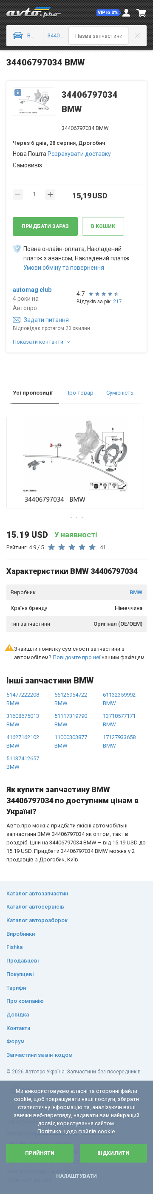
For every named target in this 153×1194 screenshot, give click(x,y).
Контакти (18, 1028)
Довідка (17, 1014)
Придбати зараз (45, 226)
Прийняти (39, 1153)
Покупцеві (20, 974)
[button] (108, 12)
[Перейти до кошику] (141, 13)
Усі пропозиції (33, 393)
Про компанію (25, 1001)
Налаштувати (76, 1176)
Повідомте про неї (76, 657)
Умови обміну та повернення (63, 267)
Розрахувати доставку (79, 153)
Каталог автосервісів (35, 906)
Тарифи (16, 988)
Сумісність (119, 393)
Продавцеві (22, 960)
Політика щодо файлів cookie (76, 1131)
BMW (136, 592)
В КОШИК (103, 226)
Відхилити (113, 1153)
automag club (32, 289)
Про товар (79, 393)
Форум (15, 1041)
